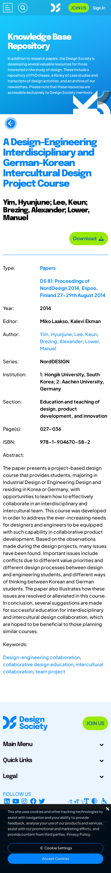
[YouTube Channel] (16, 801)
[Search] (23, 7)
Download (85, 238)
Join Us (78, 7)
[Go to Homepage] (55, 7)
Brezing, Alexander (61, 341)
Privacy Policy (78, 834)
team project (50, 671)
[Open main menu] (7, 7)
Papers (48, 268)
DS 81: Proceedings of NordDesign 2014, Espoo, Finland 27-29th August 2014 (72, 288)
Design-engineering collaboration (41, 657)
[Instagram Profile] (24, 801)
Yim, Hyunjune (56, 334)
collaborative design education (38, 664)
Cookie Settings (58, 848)
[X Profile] (42, 801)
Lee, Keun (85, 334)
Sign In (99, 7)
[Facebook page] (33, 801)
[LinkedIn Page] (7, 801)
